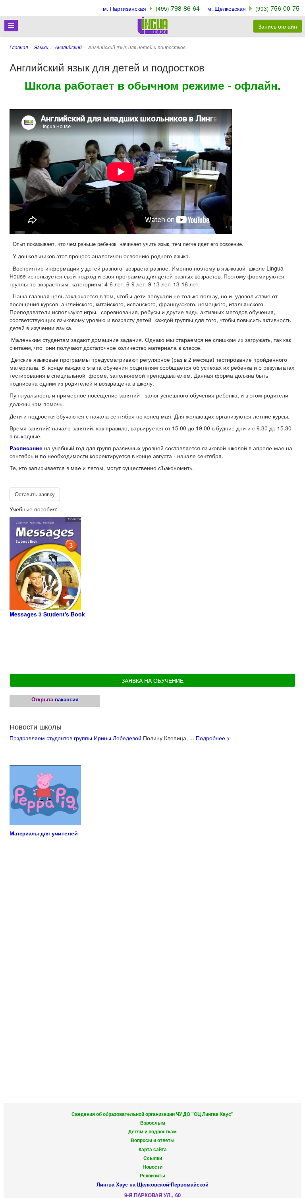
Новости (152, 1166)
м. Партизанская (124, 8)
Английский (68, 47)
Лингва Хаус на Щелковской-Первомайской (152, 1184)
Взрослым (152, 1122)
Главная (19, 47)
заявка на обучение (152, 680)
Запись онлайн (277, 26)
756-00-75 (277, 8)
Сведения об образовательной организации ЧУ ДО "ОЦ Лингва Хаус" (152, 1114)
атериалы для (33, 833)
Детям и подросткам (152, 1131)
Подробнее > (213, 738)
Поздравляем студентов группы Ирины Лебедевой (75, 738)
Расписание (26, 448)
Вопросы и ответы (152, 1140)
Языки (41, 47)
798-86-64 (178, 8)
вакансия (67, 699)
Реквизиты (152, 1175)
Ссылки (152, 1158)
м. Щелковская (226, 8)
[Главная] (152, 25)
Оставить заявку (35, 494)
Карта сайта (153, 1149)
